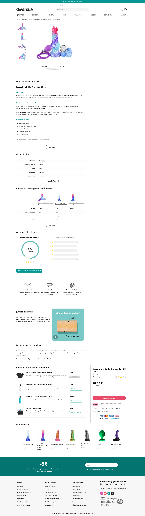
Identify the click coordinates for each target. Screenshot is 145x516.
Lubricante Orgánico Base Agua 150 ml (39, 396)
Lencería (51, 15)
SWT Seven (99, 444)
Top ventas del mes (78, 502)
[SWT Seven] (102, 435)
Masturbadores (77, 499)
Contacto (20, 486)
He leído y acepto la (101, 469)
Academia (124, 15)
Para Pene (78, 15)
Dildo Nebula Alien (71, 444)
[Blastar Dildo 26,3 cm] (28, 435)
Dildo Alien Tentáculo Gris (87, 444)
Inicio (18, 19)
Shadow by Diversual (79, 505)
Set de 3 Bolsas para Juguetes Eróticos (39, 373)
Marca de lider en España (72, 2)
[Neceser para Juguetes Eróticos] (20, 412)
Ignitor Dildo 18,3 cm (57, 444)
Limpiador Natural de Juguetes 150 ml (39, 384)
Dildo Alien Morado (115, 444)
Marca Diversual (50, 492)
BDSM (64, 15)
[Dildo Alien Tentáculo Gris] (87, 435)
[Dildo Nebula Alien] (72, 435)
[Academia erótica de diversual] (108, 493)
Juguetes (20, 15)
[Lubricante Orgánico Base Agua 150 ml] (20, 400)
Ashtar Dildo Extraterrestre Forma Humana (42, 445)
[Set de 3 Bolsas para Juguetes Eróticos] (20, 376)
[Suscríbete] (115, 465)
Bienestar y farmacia (79, 492)
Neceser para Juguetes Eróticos (36, 408)
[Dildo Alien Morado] (116, 435)
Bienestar (35, 15)
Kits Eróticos (76, 495)
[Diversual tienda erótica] (32, 9)
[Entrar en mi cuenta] (121, 9)
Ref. (94, 386)
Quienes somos (50, 486)
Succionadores (77, 486)
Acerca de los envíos (24, 492)
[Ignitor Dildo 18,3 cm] (57, 435)
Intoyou (43, 161)
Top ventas (108, 15)
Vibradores (76, 489)
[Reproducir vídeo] (55, 337)
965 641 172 (109, 409)
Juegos (93, 15)
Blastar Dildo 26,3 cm (27, 444)
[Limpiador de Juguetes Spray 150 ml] (20, 388)
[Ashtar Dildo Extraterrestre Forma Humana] (42, 435)
